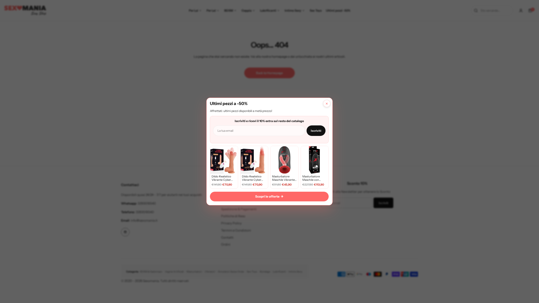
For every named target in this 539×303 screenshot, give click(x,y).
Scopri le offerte (269, 196)
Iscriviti (316, 130)
